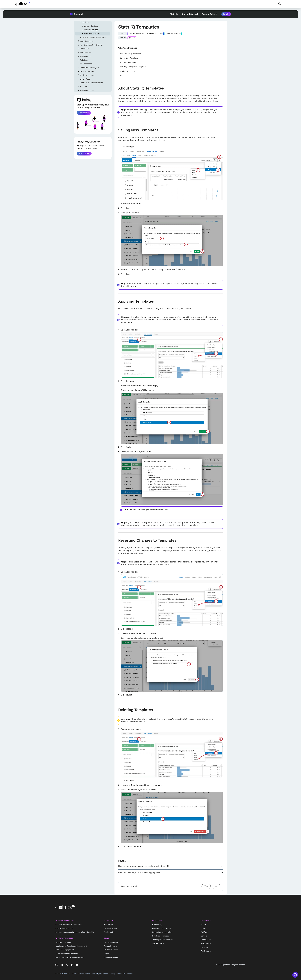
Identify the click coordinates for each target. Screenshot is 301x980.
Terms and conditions (81, 974)
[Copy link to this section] (116, 89)
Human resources (111, 957)
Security (83, 87)
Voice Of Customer (63, 942)
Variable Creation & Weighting (94, 37)
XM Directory (85, 56)
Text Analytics (85, 52)
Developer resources (160, 936)
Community (157, 924)
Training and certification (162, 940)
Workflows (84, 49)
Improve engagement (64, 928)
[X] (67, 965)
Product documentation (162, 932)
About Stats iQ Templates (130, 54)
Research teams (110, 946)
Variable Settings (91, 26)
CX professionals (111, 942)
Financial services (111, 928)
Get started (84, 153)
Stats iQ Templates (92, 34)
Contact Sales (208, 14)
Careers (204, 936)
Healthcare (108, 924)
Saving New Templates (129, 58)
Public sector (109, 932)
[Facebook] (62, 965)
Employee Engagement (64, 950)
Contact (204, 928)
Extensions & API (87, 71)
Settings (85, 22)
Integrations (206, 943)
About (203, 924)
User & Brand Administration (91, 83)
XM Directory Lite (87, 90)
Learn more (84, 113)
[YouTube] (77, 965)
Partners (204, 947)
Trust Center (206, 951)
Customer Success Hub (161, 928)
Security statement (100, 974)
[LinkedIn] (72, 965)
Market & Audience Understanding (69, 957)
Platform (204, 932)
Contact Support (190, 14)
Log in (226, 14)
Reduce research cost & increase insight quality (74, 932)
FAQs (122, 76)
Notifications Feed (87, 75)
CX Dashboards (86, 64)
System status (158, 943)
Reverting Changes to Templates (133, 67)
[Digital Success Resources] (279, 3)
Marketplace (206, 940)
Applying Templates (128, 62)
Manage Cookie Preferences (121, 974)
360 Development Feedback (66, 954)
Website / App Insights (89, 68)
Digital (106, 954)
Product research (111, 950)
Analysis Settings (91, 30)
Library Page (85, 79)
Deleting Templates (127, 71)
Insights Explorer (87, 41)
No (216, 886)
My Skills (174, 14)
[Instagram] (56, 965)
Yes (206, 886)
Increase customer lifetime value (68, 924)
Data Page (84, 60)
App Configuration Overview (91, 45)
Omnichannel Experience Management (71, 946)
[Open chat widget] (295, 975)
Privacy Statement (62, 974)
